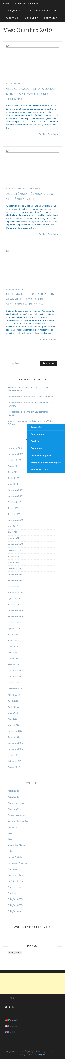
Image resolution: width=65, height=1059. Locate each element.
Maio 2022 (13, 526)
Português (36, 448)
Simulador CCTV (39, 469)
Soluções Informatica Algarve (46, 462)
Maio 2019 (13, 646)
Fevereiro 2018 (15, 731)
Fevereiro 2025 (15, 448)
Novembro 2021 (15, 544)
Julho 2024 (13, 472)
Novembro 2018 (15, 676)
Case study (13, 827)
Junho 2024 (13, 478)
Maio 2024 (13, 484)
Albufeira (19, 314)
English (35, 441)
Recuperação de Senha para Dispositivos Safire (31, 396)
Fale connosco (38, 434)
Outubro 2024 (14, 460)
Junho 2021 (13, 556)
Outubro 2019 (14, 622)
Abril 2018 (12, 719)
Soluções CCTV (15, 11)
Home (6, 4)
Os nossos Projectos (43, 11)
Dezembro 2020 (15, 574)
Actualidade (13, 791)
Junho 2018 (13, 707)
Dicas (10, 833)
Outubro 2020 (14, 586)
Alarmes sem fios (16, 803)
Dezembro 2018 (15, 670)
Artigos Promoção (16, 815)
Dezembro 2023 (15, 490)
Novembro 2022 (15, 520)
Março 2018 (13, 725)
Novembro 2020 (15, 580)
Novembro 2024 (15, 454)
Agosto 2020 (14, 598)
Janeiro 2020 (14, 604)
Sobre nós (36, 427)
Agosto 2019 (14, 628)
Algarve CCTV (14, 189)
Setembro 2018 (15, 689)
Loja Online (31, 18)
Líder (10, 851)
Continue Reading (49, 134)
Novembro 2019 (15, 616)
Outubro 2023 (14, 502)
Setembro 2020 (15, 592)
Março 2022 (13, 538)
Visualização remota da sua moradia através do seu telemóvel (31, 94)
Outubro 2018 (14, 683)
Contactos (50, 18)
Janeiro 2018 (14, 737)
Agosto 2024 (14, 466)
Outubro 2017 (14, 755)
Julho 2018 (13, 701)
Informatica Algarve (17, 845)
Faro (42, 206)
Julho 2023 (13, 508)
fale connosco (35, 124)
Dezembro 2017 (15, 743)
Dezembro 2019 (15, 610)
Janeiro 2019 (14, 664)
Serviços (12, 893)
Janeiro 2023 (14, 514)
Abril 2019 (12, 652)
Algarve (18, 218)
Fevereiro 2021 (15, 568)
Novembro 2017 (15, 749)
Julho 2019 (13, 634)
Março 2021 (13, 562)
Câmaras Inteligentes (18, 821)
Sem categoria (14, 84)
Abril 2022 (12, 532)
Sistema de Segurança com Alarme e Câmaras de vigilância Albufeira (30, 299)
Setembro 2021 (15, 550)
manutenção (12, 209)
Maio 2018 (13, 713)
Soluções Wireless (26, 4)
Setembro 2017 (15, 761)
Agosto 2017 (14, 767)
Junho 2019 (13, 640)
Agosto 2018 (14, 695)
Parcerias (12, 18)
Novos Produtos (15, 857)
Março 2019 (13, 658)
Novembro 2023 (15, 496)
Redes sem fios (15, 875)
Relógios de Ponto (16, 881)
